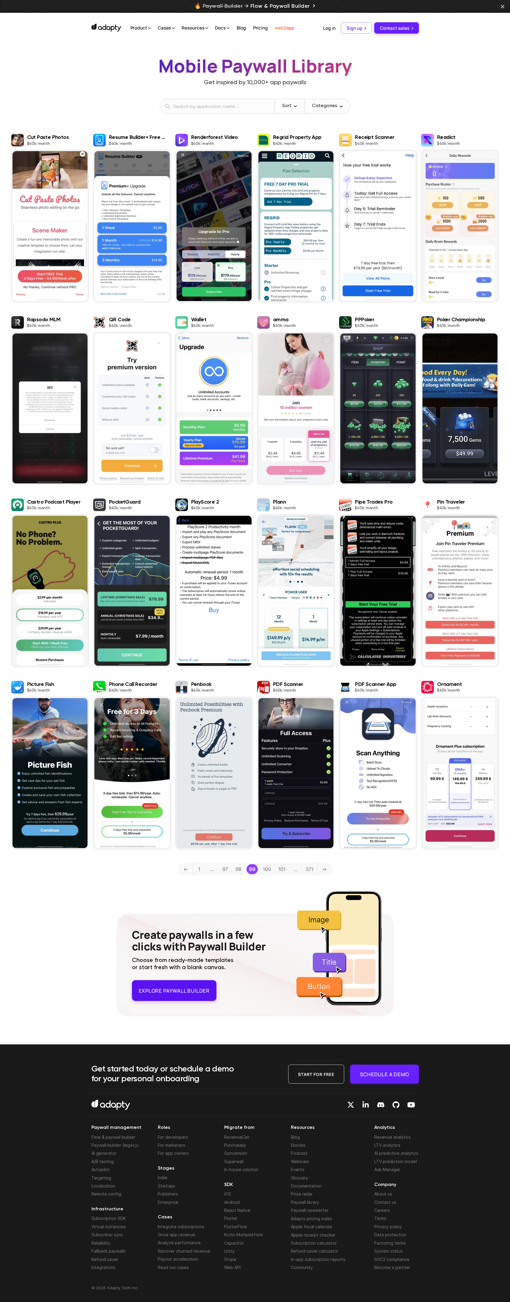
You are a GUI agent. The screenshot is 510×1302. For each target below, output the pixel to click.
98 (238, 869)
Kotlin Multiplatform (243, 1234)
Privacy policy (388, 1226)
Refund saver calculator (315, 1251)
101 (282, 869)
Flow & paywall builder (113, 1136)
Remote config (106, 1193)
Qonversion (235, 1153)
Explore (174, 988)
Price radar (302, 1193)
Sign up (354, 28)
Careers (382, 1210)
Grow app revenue (176, 1234)
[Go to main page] (106, 28)
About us (383, 1193)
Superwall (234, 1161)
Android (232, 1201)
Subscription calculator (314, 1242)
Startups (166, 1185)
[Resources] (206, 28)
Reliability (100, 1242)
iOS (227, 1193)
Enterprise (168, 1201)
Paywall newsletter (310, 1210)
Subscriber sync (107, 1234)
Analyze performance (179, 1242)
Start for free (316, 1074)
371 (310, 869)
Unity (229, 1251)
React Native (237, 1210)
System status (388, 1251)
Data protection (390, 1234)
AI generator (103, 1153)
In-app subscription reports (318, 1259)
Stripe (230, 1259)
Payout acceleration (178, 1259)
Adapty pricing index (311, 1218)
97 (225, 869)
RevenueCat (236, 1136)
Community (302, 1267)
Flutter (231, 1218)
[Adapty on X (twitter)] (350, 1104)
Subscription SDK (108, 1218)
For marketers (171, 1145)
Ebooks (298, 1145)
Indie (162, 1177)
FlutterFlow (235, 1226)
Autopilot (100, 1169)
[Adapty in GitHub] (396, 1104)
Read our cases (173, 1267)
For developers (173, 1136)
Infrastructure (107, 1209)
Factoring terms (390, 1242)
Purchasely (235, 1145)
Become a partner (392, 1267)
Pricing (260, 28)
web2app (284, 28)
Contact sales (394, 28)
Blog (241, 28)
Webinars (300, 1161)
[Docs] (228, 28)
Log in (329, 28)
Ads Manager (387, 1169)
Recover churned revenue (184, 1251)
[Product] (149, 28)
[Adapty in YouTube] (411, 1104)
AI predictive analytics (396, 1153)
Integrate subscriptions (181, 1226)
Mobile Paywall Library (255, 66)
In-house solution (241, 1169)
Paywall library (305, 1202)
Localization (103, 1185)
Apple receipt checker (313, 1234)
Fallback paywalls (108, 1251)
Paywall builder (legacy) (115, 1145)
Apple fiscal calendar (312, 1226)
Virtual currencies (108, 1226)
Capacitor (234, 1242)
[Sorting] (295, 106)
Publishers (168, 1193)
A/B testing (102, 1161)
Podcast (299, 1153)
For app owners (173, 1153)
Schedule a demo (384, 1074)
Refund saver (104, 1259)
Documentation (306, 1185)
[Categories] (341, 106)
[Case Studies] (173, 28)
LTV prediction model (395, 1161)
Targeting (101, 1177)
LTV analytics (387, 1145)
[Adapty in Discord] (381, 1104)
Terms (380, 1218)
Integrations (103, 1267)
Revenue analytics (392, 1136)
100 (267, 869)
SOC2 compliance (391, 1259)
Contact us (385, 1201)
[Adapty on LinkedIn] (365, 1104)
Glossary (299, 1177)
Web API (232, 1267)
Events (298, 1169)
